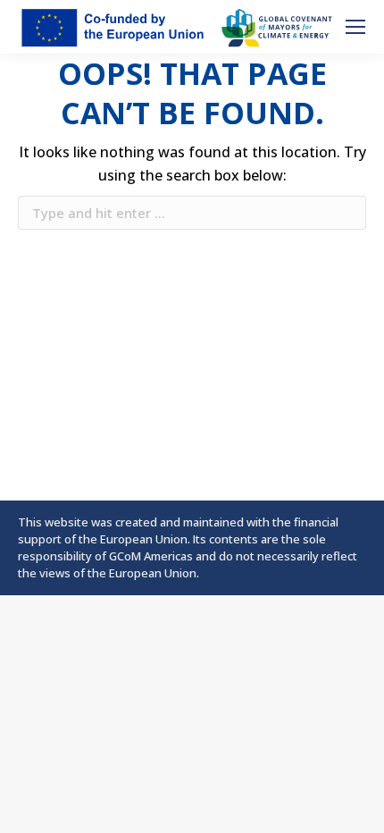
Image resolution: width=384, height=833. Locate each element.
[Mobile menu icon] (355, 27)
